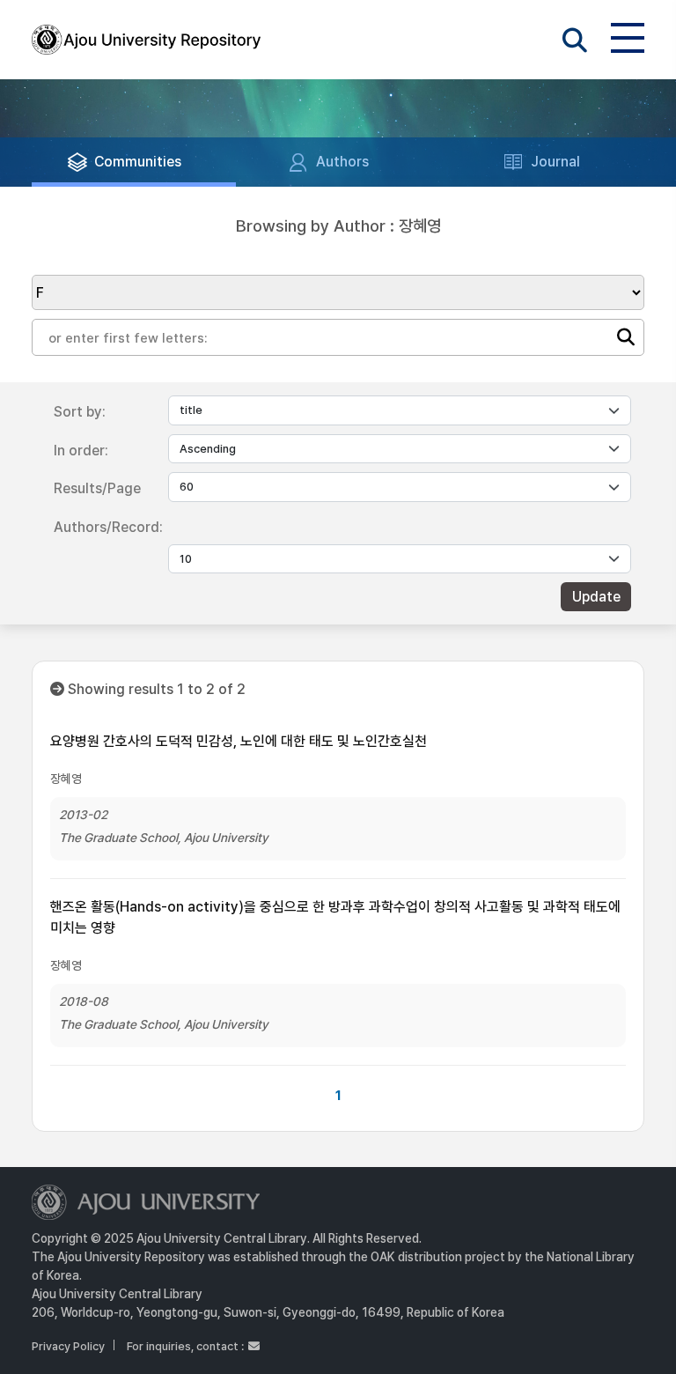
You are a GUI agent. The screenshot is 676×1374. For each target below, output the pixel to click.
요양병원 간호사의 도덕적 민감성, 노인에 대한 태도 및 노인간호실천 (238, 741)
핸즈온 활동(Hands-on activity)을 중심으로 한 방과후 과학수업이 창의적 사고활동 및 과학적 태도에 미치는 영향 (335, 917)
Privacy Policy (68, 1346)
